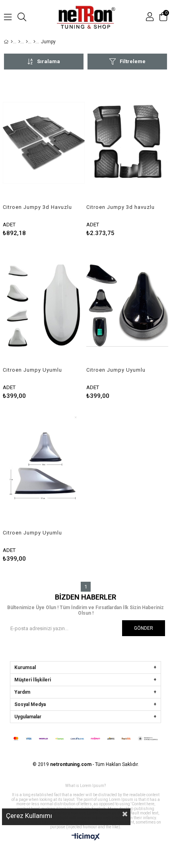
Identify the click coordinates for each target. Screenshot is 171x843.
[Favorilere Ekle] (44, 159)
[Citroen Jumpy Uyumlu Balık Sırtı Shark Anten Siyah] (127, 305)
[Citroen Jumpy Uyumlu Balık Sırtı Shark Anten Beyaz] (44, 305)
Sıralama (48, 61)
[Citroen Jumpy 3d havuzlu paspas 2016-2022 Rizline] (127, 142)
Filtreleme (133, 61)
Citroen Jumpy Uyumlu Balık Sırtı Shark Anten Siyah (116, 370)
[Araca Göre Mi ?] (19, 42)
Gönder (143, 628)
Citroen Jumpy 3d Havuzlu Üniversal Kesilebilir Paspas (37, 207)
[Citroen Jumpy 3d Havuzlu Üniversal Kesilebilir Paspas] (44, 142)
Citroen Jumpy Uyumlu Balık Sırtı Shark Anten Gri (37, 533)
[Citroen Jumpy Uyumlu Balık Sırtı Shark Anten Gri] (44, 468)
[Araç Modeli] (27, 42)
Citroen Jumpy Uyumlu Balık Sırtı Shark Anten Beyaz (32, 370)
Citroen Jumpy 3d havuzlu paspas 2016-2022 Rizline (120, 207)
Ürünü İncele (61, 159)
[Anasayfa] (12, 42)
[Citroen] (34, 42)
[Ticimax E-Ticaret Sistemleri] (86, 837)
